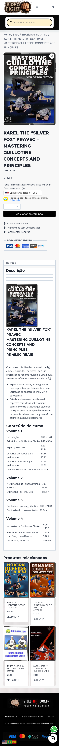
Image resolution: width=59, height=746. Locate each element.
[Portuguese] (9, 741)
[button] (51, 56)
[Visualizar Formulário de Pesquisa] (53, 7)
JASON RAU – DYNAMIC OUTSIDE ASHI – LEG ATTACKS (43, 606)
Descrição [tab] (11, 262)
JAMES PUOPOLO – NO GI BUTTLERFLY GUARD (16, 668)
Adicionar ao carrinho (29, 214)
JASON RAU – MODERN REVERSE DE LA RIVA (16, 605)
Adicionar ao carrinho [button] (16, 619)
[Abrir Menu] (37, 7)
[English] (4, 741)
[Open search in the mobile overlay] (29, 22)
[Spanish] (14, 741)
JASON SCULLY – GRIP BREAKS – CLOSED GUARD (41, 668)
